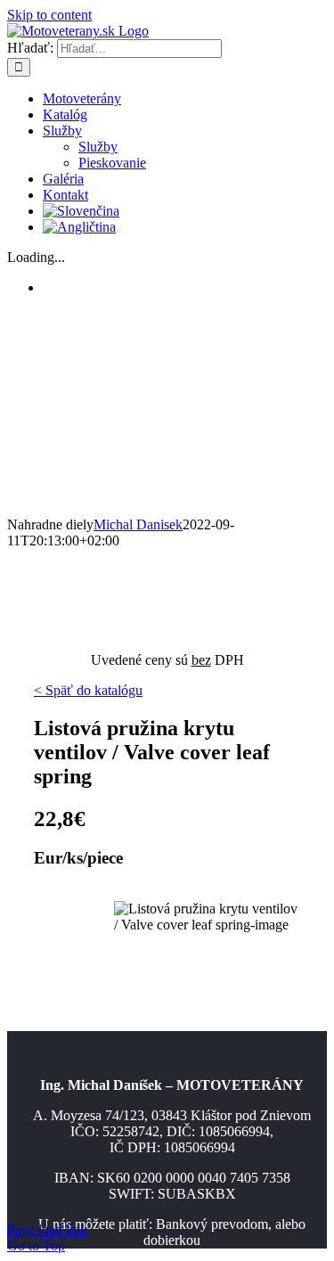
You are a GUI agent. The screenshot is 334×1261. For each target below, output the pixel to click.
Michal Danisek (138, 524)
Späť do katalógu (92, 690)
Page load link (47, 1229)
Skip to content (49, 14)
